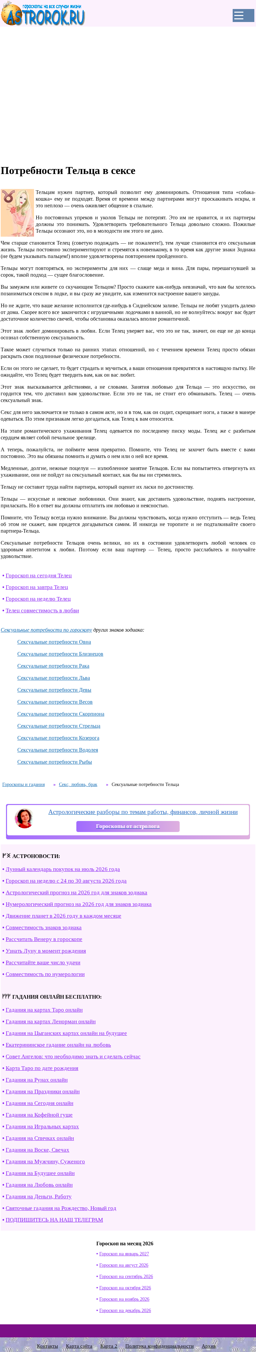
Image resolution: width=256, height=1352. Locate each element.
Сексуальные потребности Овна (54, 642)
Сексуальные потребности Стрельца (58, 726)
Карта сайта (79, 1346)
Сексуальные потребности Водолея (57, 750)
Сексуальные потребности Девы (54, 690)
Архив (209, 1346)
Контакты (47, 1346)
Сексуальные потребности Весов (55, 702)
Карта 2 (108, 1346)
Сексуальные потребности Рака (53, 666)
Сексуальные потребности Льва (53, 678)
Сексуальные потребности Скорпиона (60, 714)
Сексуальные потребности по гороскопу (46, 630)
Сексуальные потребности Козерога (58, 738)
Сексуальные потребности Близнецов (60, 654)
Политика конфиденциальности (159, 1346)
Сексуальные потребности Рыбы (54, 762)
